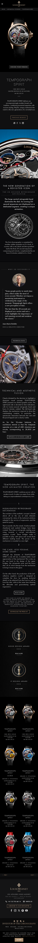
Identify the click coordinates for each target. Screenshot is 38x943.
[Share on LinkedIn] (23, 123)
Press (7, 926)
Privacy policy (28, 936)
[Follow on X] (19, 910)
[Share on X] (20, 123)
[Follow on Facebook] (11, 910)
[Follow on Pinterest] (22, 910)
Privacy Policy (19, 928)
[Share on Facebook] (17, 123)
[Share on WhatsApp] (14, 123)
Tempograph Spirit (27, 9)
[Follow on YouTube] (26, 910)
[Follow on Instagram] (15, 910)
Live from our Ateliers (25, 926)
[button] (2, 4)
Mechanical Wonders (13, 9)
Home (3, 9)
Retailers (13, 926)
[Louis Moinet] (19, 4)
